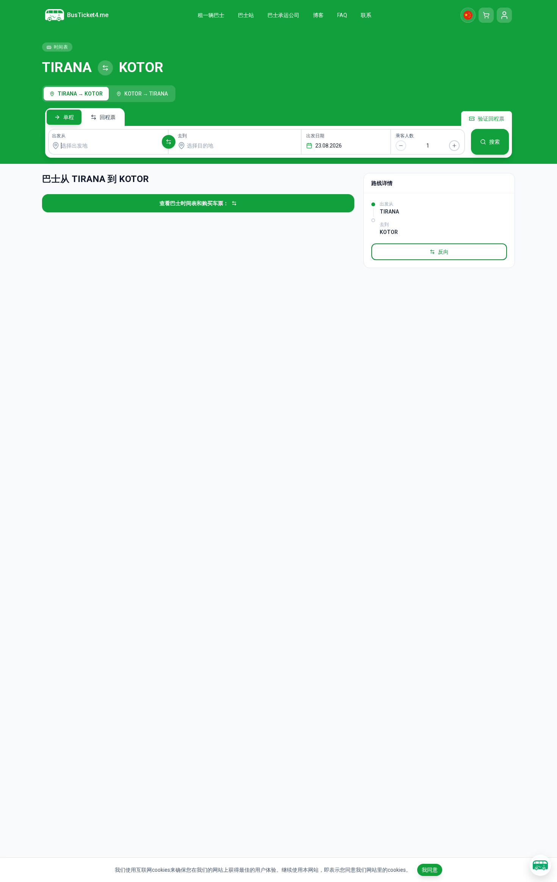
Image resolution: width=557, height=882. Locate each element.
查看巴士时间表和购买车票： (194, 203)
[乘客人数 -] (401, 145)
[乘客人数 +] (454, 145)
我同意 (430, 870)
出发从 (59, 135)
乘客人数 (405, 135)
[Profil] (504, 15)
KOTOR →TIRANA (146, 94)
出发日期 (315, 135)
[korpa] (486, 15)
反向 (443, 252)
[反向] (168, 142)
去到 (182, 135)
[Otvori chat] (540, 865)
